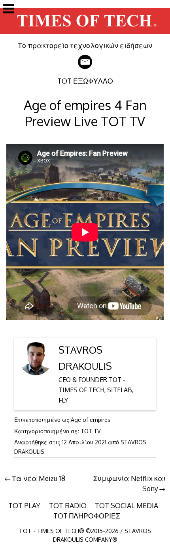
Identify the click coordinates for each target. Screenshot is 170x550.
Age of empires (90, 419)
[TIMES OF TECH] (85, 35)
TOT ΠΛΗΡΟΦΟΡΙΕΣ (86, 515)
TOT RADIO (68, 505)
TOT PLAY (24, 505)
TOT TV (91, 431)
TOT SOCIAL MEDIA (126, 505)
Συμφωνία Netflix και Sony (129, 483)
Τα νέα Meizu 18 (38, 478)
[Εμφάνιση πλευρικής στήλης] (8, 9)
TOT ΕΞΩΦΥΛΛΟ (85, 80)
